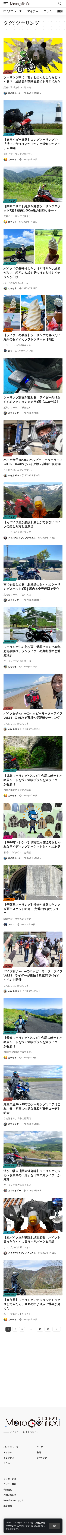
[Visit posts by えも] (5, 350)
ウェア (8, 837)
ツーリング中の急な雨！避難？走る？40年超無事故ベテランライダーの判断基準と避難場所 (32, 651)
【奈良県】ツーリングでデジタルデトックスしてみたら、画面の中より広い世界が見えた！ (32, 1304)
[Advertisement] (33, 1366)
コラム (8, 72)
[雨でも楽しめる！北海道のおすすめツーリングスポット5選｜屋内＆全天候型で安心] (33, 562)
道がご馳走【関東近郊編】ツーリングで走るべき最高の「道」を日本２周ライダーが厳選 (32, 1175)
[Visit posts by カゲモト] (5, 159)
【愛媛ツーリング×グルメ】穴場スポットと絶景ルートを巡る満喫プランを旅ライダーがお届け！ (33, 1042)
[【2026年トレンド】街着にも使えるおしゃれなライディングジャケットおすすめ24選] (33, 820)
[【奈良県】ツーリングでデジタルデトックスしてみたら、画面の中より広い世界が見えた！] (33, 1277)
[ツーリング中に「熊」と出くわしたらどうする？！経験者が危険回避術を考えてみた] (33, 55)
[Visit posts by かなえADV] (5, 475)
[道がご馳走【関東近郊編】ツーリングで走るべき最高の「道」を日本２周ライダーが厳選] (33, 1149)
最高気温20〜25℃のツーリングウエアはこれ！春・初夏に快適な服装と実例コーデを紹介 (32, 1109)
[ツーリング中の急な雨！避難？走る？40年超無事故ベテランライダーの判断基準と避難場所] (33, 624)
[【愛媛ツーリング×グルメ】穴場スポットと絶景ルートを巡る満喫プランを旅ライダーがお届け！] (33, 1015)
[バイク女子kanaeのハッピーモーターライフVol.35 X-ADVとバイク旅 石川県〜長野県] (33, 437)
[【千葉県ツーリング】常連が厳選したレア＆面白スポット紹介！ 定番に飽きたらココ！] (33, 882)
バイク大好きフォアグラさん (22, 538)
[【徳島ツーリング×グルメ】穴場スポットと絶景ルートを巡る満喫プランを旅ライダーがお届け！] (33, 753)
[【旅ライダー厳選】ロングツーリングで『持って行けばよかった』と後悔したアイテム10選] (33, 117)
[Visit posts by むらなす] (5, 288)
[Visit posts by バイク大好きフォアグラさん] (5, 538)
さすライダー (14, 413)
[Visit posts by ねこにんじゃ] (5, 93)
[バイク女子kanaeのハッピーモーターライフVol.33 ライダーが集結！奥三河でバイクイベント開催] (33, 949)
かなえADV (13, 475)
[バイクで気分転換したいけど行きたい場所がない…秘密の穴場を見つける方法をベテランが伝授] (33, 246)
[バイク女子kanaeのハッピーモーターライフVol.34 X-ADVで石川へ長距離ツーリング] (33, 691)
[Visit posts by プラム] (5, 924)
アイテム (9, 134)
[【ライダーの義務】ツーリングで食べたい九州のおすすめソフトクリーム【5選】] (33, 313)
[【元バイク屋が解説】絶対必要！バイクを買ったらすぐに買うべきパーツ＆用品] (33, 1215)
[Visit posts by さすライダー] (5, 413)
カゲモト (12, 159)
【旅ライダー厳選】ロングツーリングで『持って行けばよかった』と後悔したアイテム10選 (32, 144)
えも (10, 351)
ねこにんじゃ (14, 93)
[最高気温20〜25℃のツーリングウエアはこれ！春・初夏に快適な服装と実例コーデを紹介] (33, 1082)
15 (40, 1329)
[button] (54, 1526)
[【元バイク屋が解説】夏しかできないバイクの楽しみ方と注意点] (33, 500)
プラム (11, 924)
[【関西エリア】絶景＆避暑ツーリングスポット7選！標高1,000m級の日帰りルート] (33, 184)
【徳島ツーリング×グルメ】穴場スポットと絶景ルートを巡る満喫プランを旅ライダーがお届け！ (33, 780)
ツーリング (10, 201)
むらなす (12, 288)
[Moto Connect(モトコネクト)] (20, 3)
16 (48, 1329)
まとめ (8, 330)
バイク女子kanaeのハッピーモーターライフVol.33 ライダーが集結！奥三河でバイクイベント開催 (33, 975)
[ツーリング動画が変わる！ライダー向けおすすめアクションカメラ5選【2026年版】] (33, 375)
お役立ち (9, 899)
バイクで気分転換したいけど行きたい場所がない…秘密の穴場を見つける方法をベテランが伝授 (32, 273)
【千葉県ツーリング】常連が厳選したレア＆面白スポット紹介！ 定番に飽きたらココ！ (32, 909)
